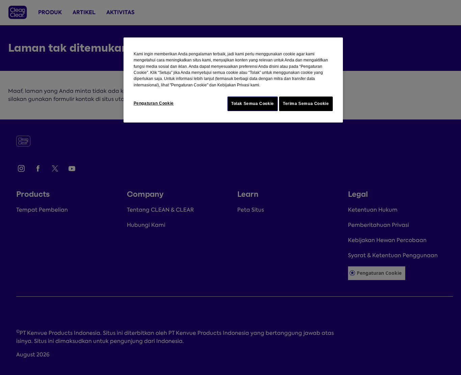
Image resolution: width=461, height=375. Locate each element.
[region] (233, 80)
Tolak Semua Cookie (252, 103)
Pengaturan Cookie (154, 103)
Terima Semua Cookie (306, 103)
